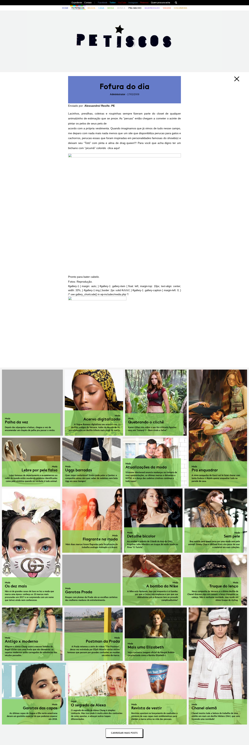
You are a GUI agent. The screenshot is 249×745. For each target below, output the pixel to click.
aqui (116, 148)
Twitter (113, 2)
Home (65, 8)
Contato (88, 2)
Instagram (133, 2)
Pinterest (144, 2)
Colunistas (180, 8)
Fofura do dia (125, 86)
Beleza (91, 8)
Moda (110, 8)
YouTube (122, 2)
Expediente (77, 2)
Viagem (167, 8)
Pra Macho (134, 8)
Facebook (102, 2)
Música (121, 8)
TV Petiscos (77, 8)
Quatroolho (152, 8)
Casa (101, 8)
